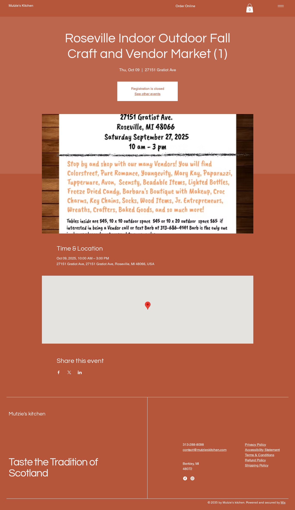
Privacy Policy (255, 444)
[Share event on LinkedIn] (80, 372)
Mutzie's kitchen (27, 414)
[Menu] (280, 6)
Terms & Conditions (259, 455)
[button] (249, 8)
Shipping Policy (256, 465)
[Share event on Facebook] (59, 372)
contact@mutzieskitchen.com (205, 450)
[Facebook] (185, 478)
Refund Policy (255, 460)
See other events (147, 94)
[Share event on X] (69, 372)
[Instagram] (192, 478)
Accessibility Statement (262, 450)
